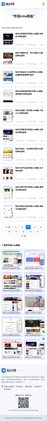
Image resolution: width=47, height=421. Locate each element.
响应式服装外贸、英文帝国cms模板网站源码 (29, 54)
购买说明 (37, 386)
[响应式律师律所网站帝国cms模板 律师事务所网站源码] (8, 96)
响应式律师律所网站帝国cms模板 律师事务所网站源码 (29, 92)
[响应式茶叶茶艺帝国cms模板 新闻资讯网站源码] (8, 192)
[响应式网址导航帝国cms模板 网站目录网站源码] (8, 211)
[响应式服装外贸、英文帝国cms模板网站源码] (8, 58)
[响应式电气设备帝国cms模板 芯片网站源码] (8, 173)
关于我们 (19, 386)
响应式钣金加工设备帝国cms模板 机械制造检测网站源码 (29, 73)
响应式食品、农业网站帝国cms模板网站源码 (29, 150)
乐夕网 (24, 418)
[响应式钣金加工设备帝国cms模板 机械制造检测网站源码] (8, 77)
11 (16, 231)
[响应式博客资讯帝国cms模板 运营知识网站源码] (8, 135)
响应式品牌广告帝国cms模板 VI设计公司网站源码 (29, 111)
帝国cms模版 (8, 386)
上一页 (7, 227)
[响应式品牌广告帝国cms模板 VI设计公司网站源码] (8, 116)
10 (9, 231)
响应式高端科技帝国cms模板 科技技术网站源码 (29, 35)
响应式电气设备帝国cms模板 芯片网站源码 (29, 169)
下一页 (23, 236)
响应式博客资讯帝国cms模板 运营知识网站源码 (29, 131)
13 (30, 231)
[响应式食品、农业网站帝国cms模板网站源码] (8, 154)
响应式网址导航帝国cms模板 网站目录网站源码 (29, 207)
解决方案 (28, 386)
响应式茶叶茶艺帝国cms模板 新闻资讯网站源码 (29, 188)
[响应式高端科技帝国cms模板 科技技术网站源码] (8, 39)
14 (37, 231)
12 (23, 231)
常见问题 (7, 389)
